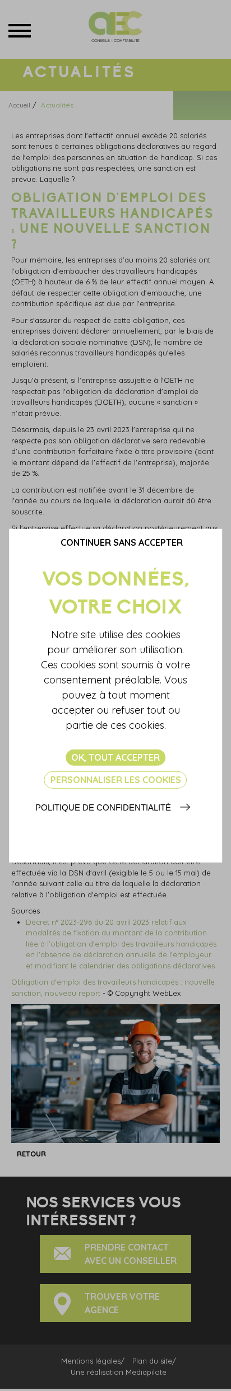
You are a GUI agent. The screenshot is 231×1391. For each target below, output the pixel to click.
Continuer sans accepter (122, 541)
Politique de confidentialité (103, 807)
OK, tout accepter (115, 756)
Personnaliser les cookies (115, 779)
